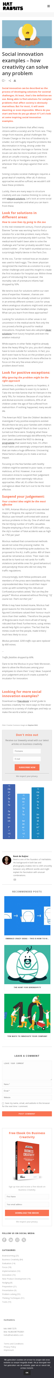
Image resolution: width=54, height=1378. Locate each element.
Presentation (8, 1290)
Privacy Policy (10, 1347)
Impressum (9, 1350)
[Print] (16, 80)
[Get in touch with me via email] (15, 880)
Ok (27, 1373)
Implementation (9, 1271)
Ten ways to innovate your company (27, 1036)
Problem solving (9, 1294)
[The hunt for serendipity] (27, 964)
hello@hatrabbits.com (13, 1335)
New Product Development (14, 1279)
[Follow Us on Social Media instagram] (17, 1240)
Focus (4, 1267)
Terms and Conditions (14, 1343)
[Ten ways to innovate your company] (27, 1013)
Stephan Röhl (33, 725)
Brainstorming (8, 1255)
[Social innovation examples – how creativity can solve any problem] (27, 34)
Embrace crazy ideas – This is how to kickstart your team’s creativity (28, 938)
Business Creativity (10, 1259)
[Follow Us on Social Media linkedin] (11, 1240)
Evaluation (6, 1263)
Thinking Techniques (11, 1298)
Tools (4, 1302)
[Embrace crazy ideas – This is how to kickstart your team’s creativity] (27, 915)
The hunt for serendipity (27, 987)
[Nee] (50, 1367)
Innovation (7, 1275)
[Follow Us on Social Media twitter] (24, 1240)
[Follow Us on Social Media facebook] (4, 1240)
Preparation (7, 1286)
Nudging (6, 1282)
